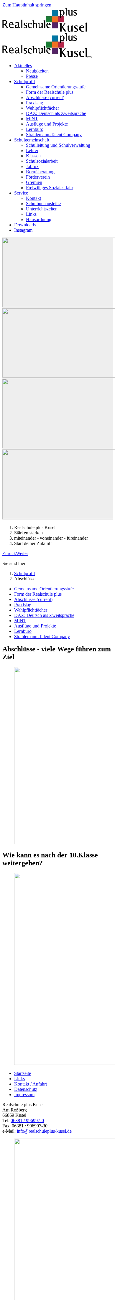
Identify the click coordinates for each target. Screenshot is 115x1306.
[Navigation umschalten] (89, 57)
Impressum (24, 1094)
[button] (9, 553)
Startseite (22, 1073)
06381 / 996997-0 (27, 1120)
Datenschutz (25, 1089)
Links (19, 1078)
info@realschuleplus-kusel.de (44, 1131)
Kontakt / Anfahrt (30, 1083)
